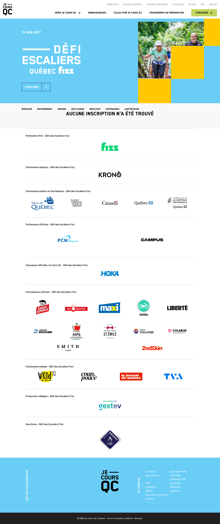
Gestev (101, 518)
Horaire (61, 109)
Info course (77, 109)
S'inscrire (32, 87)
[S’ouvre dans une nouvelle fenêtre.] (110, 147)
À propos (150, 471)
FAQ (148, 483)
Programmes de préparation (167, 12)
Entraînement (44, 109)
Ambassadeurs (97, 12)
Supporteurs (132, 109)
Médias (149, 490)
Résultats (95, 109)
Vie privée (175, 483)
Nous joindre (152, 475)
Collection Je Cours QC (128, 12)
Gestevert (175, 490)
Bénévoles (175, 487)
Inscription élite (178, 471)
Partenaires (112, 109)
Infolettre (151, 487)
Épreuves (27, 109)
